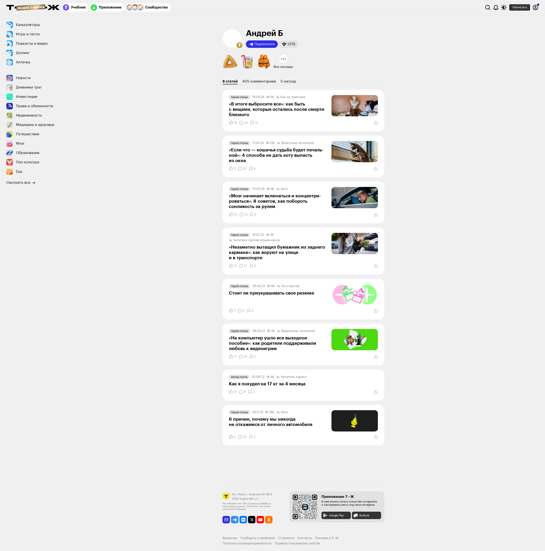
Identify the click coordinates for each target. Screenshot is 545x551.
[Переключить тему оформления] (504, 7)
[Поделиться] (376, 123)
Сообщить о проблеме (257, 538)
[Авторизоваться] (535, 7)
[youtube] (260, 519)
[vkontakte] (243, 519)
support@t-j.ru (249, 498)
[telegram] (234, 519)
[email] (226, 519)
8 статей (230, 81)
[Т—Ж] (33, 8)
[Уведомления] (496, 7)
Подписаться (264, 44)
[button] (239, 45)
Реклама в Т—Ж (326, 538)
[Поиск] (488, 7)
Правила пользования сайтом (297, 543)
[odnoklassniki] (268, 519)
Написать (519, 7)
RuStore (364, 515)
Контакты (305, 538)
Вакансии (229, 538)
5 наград (288, 81)
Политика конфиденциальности (246, 543)
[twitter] (251, 519)
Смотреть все (18, 182)
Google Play (336, 515)
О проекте (286, 538)
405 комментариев (259, 81)
